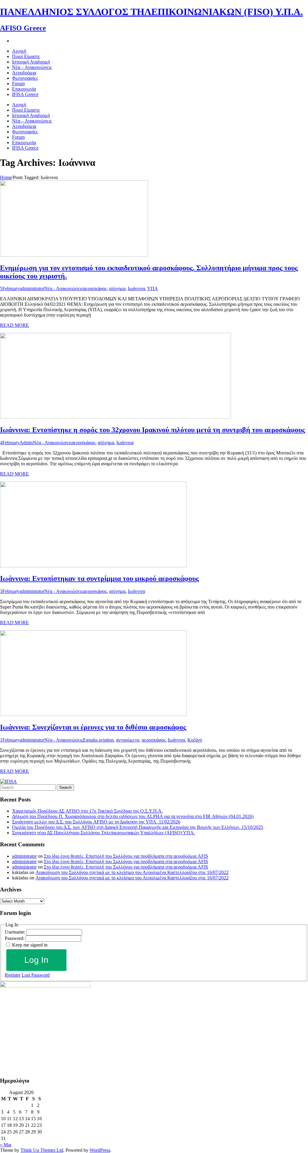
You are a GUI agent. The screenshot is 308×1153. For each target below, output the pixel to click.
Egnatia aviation (98, 739)
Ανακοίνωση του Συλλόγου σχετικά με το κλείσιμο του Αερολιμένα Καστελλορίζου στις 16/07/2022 (132, 872)
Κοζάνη (194, 739)
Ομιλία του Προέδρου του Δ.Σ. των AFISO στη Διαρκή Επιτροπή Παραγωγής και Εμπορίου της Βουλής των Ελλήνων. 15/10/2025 (137, 827)
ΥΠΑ (152, 288)
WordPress (100, 1150)
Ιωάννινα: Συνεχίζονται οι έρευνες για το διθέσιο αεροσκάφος (93, 727)
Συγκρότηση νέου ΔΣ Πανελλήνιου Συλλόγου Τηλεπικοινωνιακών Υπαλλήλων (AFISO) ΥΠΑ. (103, 832)
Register (12, 975)
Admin (26, 442)
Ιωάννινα (136, 288)
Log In (36, 960)
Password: (15, 938)
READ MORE (14, 325)
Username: (15, 931)
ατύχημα (117, 288)
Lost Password (36, 975)
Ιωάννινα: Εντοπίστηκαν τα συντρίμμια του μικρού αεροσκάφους (99, 578)
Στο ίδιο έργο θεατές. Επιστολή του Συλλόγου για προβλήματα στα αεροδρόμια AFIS (126, 856)
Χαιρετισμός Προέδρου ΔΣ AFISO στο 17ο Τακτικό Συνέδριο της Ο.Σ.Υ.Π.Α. (87, 811)
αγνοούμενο (127, 739)
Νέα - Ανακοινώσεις (63, 288)
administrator (32, 288)
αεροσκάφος (95, 288)
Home (6, 177)
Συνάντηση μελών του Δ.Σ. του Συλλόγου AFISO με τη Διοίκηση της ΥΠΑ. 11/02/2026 (96, 821)
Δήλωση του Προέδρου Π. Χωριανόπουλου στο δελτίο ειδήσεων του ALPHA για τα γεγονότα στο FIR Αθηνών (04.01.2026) (133, 816)
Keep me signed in (30, 944)
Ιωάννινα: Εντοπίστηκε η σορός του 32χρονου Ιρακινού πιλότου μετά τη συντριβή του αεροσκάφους (152, 430)
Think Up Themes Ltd (41, 1150)
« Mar (5, 1144)
